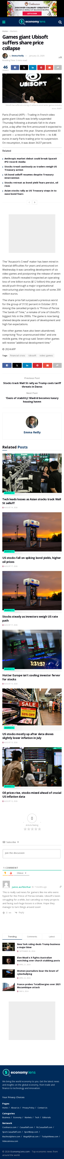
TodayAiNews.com (50, 1136)
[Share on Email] (49, 67)
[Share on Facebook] (15, 67)
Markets (13, 31)
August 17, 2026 (11, 566)
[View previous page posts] (29, 202)
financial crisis (17, 355)
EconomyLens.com (20, 1151)
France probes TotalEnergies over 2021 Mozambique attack (39, 986)
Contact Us (42, 1107)
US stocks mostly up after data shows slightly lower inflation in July (27, 736)
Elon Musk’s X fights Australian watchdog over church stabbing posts (38, 959)
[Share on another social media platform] (58, 67)
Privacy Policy (28, 1107)
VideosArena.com (10, 1141)
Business (6, 1117)
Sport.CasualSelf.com (11, 1132)
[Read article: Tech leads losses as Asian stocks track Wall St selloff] (32, 475)
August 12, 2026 (11, 801)
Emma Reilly (18, 55)
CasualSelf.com (26, 1127)
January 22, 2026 (36, 55)
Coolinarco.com (9, 1127)
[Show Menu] (3, 22)
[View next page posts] (34, 202)
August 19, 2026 (11, 507)
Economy (17, 1117)
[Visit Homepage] (32, 22)
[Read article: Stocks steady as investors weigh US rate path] (32, 592)
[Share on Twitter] (24, 67)
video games (46, 355)
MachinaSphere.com (11, 1136)
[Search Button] (60, 22)
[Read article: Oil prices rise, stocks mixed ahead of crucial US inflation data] (32, 768)
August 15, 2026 (11, 684)
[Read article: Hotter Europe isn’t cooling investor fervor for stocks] (32, 651)
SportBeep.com (31, 1132)
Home (5, 31)
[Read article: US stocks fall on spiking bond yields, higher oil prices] (32, 533)
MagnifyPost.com (31, 1136)
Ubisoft (32, 355)
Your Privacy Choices (13, 1097)
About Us (15, 1107)
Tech (37, 1117)
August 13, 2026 (11, 742)
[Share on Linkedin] (33, 67)
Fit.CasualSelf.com (44, 1127)
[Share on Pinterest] (41, 67)
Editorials (46, 1117)
